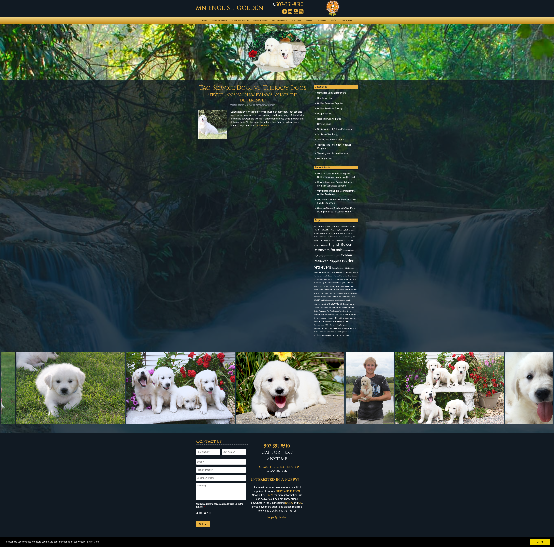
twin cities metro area (340, 321)
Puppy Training (260, 20)
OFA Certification (323, 300)
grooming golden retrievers (338, 286)
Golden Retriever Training (329, 108)
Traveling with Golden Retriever (333, 153)
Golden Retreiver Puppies (330, 103)
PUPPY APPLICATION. (288, 491)
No (200, 513)
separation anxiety (320, 304)
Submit (203, 524)
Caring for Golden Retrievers (331, 93)
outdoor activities (335, 300)
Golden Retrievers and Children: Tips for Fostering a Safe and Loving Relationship (335, 279)
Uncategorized (324, 158)
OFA (315, 300)
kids (338, 293)
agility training (340, 230)
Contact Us (346, 20)
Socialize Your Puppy (328, 134)
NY (286, 502)
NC (291, 502)
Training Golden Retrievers (330, 139)
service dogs (334, 303)
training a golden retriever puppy (338, 318)
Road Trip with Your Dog (329, 118)
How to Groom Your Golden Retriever (326, 290)
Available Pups (219, 20)
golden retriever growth (332, 256)
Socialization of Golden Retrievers (334, 129)
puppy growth (346, 300)
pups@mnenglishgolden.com (277, 467)
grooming (325, 286)
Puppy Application (240, 20)
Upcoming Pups (279, 20)
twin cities (328, 321)
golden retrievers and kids (332, 283)
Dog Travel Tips (325, 98)
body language (350, 230)
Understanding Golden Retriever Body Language (330, 325)
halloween (351, 286)
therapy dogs (329, 315)
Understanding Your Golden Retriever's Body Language (333, 328)
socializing (328, 308)
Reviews (322, 20)
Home (204, 20)
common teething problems (323, 233)
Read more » (263, 125)
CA (300, 502)
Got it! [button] (540, 542)
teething (335, 308)
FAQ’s (333, 20)
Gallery (310, 20)
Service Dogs (324, 124)
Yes (209, 513)
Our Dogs (296, 20)
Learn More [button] (93, 542)
